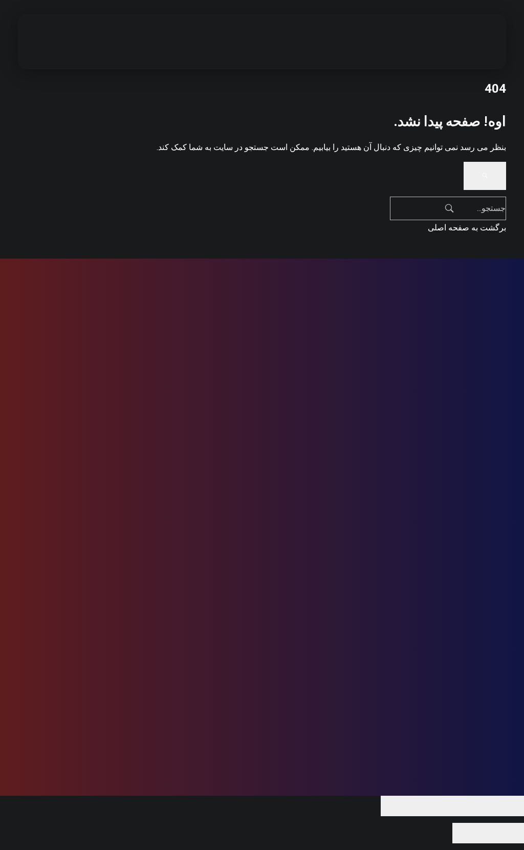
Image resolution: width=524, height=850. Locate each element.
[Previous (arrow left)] (506, 833)
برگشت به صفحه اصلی (467, 227)
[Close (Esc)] (506, 806)
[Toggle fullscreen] (434, 806)
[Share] (470, 806)
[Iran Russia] (462, 40)
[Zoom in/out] (399, 806)
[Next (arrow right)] (470, 833)
